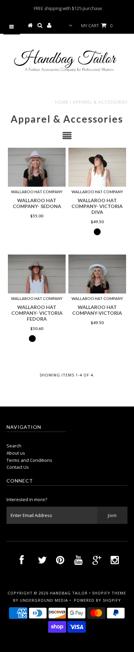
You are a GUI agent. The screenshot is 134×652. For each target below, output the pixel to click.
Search (14, 446)
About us (16, 453)
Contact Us (18, 467)
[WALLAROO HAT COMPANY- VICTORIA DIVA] (97, 167)
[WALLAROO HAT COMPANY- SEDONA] (37, 167)
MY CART (96, 25)
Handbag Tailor (69, 593)
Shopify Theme (109, 593)
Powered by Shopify (97, 600)
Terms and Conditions (29, 460)
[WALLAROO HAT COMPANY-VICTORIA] (97, 274)
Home (61, 102)
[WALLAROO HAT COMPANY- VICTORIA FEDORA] (37, 274)
